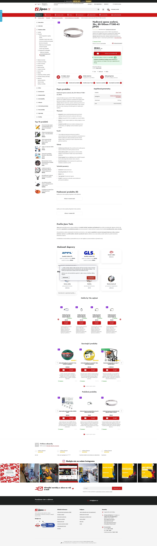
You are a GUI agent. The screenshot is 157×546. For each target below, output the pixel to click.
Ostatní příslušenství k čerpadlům (45, 54)
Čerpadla (40, 34)
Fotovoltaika (41, 109)
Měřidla (39, 72)
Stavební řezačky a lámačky (44, 76)
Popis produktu (62, 83)
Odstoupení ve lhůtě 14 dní (85, 517)
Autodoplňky (41, 99)
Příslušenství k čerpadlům (44, 50)
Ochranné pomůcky (43, 106)
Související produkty (114, 83)
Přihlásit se (117, 488)
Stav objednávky (97, 4)
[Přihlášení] (103, 9)
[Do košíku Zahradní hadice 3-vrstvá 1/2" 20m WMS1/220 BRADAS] (93, 370)
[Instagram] (39, 521)
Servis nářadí (82, 519)
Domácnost (41, 91)
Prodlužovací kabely (42, 61)
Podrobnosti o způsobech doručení (67, 265)
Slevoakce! (88, 1)
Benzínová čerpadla (43, 43)
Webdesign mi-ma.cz (76, 542)
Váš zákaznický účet (61, 526)
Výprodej (40, 113)
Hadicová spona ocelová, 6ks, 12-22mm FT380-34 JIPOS (97, 316)
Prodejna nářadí (60, 514)
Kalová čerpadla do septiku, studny (45, 36)
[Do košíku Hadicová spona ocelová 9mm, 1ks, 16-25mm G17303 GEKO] (93, 418)
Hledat (98, 9)
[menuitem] (39, 15)
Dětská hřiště (41, 95)
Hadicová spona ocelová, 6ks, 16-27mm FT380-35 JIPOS (112, 316)
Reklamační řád (60, 521)
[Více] (116, 15)
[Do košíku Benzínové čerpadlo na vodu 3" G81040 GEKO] (115, 370)
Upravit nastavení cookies (88, 541)
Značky (40, 117)
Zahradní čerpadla (43, 46)
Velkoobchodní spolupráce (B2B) (64, 512)
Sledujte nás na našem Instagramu (80, 461)
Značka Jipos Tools (88, 83)
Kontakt (89, 4)
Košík (81, 524)
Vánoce (40, 102)
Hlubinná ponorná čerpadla (45, 45)
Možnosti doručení (118, 43)
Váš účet (106, 4)
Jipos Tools (98, 68)
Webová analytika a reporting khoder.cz (88, 542)
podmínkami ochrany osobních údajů (104, 491)
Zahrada (40, 26)
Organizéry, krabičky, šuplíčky (44, 74)
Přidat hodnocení (69, 198)
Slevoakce (40, 22)
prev (57, 362)
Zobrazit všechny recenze (52, 446)
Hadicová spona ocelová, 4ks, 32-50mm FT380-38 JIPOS (81, 316)
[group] (66, 319)
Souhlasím (91, 278)
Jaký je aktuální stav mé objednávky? (88, 512)
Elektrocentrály (41, 67)
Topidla (39, 32)
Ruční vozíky (40, 71)
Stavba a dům (41, 29)
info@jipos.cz (94, 500)
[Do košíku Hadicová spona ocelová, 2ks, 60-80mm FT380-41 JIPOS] (115, 418)
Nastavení (65, 277)
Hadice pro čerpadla (44, 52)
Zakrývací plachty (41, 80)
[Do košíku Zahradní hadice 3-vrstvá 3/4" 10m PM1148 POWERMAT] (71, 370)
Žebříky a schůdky (41, 84)
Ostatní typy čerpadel (44, 48)
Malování (40, 78)
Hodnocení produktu (74, 83)
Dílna (39, 88)
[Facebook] (36, 521)
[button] (66, 326)
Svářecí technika (41, 63)
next (121, 362)
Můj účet (81, 521)
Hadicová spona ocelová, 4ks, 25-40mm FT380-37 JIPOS (66, 316)
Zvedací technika (41, 69)
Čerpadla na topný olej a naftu (45, 39)
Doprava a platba (100, 83)
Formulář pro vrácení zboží (109, 524)
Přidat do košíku (110, 53)
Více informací (117, 37)
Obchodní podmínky (61, 517)
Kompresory (40, 65)
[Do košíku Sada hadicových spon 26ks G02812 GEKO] (71, 418)
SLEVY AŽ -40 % (76, 1)
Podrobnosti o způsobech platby (66, 293)
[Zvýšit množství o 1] (100, 53)
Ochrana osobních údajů (62, 524)
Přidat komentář (70, 213)
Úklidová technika (41, 60)
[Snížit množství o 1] (95, 53)
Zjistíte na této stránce (109, 518)
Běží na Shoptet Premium (67, 542)
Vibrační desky (41, 82)
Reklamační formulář (84, 514)
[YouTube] (43, 521)
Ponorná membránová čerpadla (46, 41)
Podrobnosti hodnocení (111, 29)
